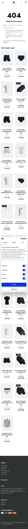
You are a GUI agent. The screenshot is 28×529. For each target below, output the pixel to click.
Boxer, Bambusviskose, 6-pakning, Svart (21, 371)
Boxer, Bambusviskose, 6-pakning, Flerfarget (21, 342)
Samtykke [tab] (5, 242)
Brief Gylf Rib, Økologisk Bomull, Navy (21, 70)
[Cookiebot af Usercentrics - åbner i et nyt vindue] (20, 239)
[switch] (24, 270)
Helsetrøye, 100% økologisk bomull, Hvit (7, 342)
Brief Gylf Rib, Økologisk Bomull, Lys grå (7, 402)
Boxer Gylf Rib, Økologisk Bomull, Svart (7, 131)
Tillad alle (14, 284)
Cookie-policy (4, 472)
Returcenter (4, 480)
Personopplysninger (5, 470)
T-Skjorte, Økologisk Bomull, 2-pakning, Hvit (7, 222)
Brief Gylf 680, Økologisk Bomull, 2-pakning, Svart (21, 192)
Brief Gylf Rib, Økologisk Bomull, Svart (21, 131)
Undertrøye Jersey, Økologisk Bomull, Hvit (21, 222)
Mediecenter (4, 474)
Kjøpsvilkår (3, 469)
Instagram (3, 504)
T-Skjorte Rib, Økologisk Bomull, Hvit (7, 191)
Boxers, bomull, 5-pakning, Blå (21, 99)
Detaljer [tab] (14, 242)
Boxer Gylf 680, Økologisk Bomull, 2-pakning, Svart (21, 312)
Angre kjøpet (4, 467)
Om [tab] (23, 242)
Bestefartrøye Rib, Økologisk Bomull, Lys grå (7, 435)
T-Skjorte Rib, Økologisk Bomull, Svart (7, 312)
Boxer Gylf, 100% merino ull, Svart (7, 371)
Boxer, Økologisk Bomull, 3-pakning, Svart (21, 402)
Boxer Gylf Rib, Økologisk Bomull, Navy (7, 70)
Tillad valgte (14, 289)
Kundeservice (4, 465)
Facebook (3, 502)
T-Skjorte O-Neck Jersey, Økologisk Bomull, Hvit (7, 100)
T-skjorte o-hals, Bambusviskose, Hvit (21, 161)
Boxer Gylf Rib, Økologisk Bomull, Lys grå (7, 162)
